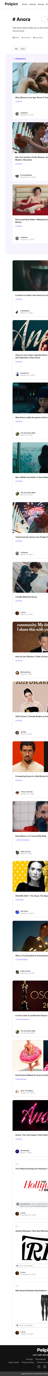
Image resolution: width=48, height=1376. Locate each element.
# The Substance (33, 821)
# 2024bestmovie (22, 1182)
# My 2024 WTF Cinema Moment (28, 142)
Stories (41, 4)
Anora (19, 101)
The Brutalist (22, 959)
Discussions (40, 1359)
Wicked (20, 900)
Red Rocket (21, 1079)
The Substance (23, 840)
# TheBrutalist (32, 940)
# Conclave (43, 940)
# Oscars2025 (20, 402)
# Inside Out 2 (20, 1244)
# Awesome (19, 204)
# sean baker (20, 581)
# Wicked (19, 1304)
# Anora (28, 204)
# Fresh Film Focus (22, 280)
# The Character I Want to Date (27, 82)
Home (24, 4)
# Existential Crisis (38, 280)
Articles (32, 4)
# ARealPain (38, 402)
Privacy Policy (28, 1362)
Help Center (14, 1362)
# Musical (34, 880)
